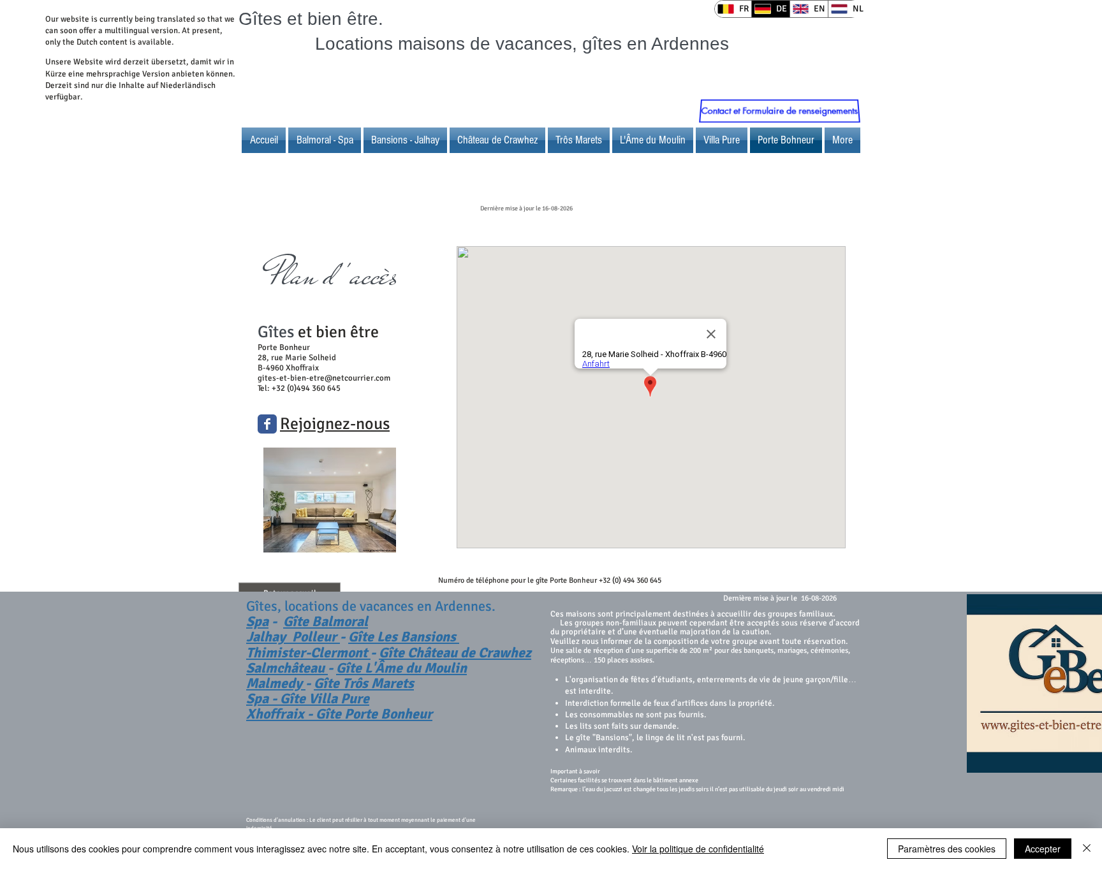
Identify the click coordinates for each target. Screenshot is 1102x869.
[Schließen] (1086, 848)
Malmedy (275, 683)
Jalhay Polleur (293, 636)
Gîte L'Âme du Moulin (401, 667)
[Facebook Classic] (267, 424)
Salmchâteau (287, 667)
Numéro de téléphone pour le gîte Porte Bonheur (517, 580)
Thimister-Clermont (308, 652)
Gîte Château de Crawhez (455, 652)
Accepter (1043, 848)
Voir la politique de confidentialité (698, 848)
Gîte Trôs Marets (364, 683)
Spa (257, 621)
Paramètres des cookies (946, 848)
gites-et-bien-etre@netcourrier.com (324, 378)
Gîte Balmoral (325, 621)
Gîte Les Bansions (403, 636)
